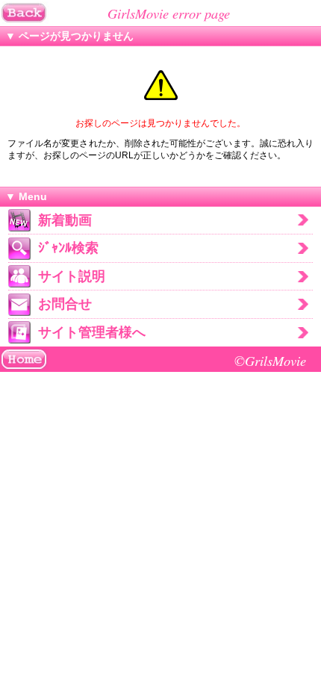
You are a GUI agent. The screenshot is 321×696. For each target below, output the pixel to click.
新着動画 (65, 220)
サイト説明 (71, 276)
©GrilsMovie (270, 360)
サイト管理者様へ (92, 332)
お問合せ (65, 303)
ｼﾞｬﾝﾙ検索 (68, 247)
